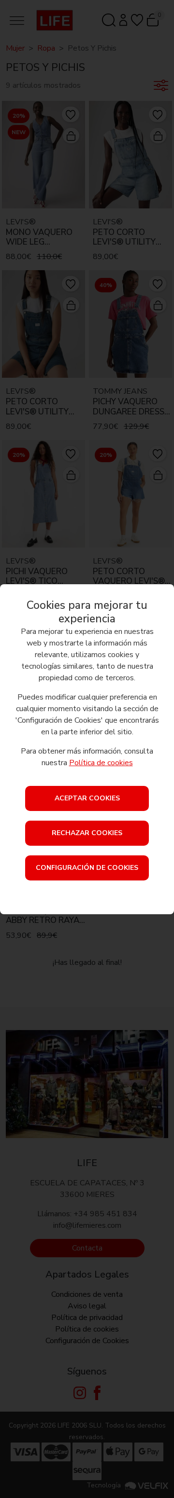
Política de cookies (101, 762)
